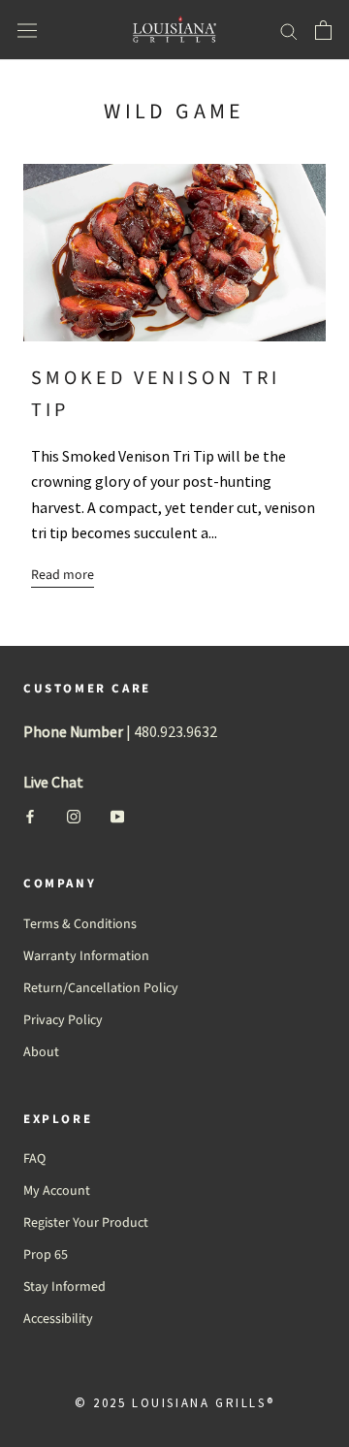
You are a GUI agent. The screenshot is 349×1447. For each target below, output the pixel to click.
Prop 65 (45, 1255)
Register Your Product (85, 1223)
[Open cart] (323, 30)
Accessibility (58, 1319)
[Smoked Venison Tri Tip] (174, 253)
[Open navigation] (27, 30)
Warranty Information (86, 956)
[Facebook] (30, 816)
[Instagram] (73, 816)
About (41, 1052)
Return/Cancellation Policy (100, 988)
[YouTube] (117, 816)
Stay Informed (64, 1287)
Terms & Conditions (80, 924)
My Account (56, 1191)
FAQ (34, 1159)
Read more (62, 575)
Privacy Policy (63, 1020)
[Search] (289, 30)
